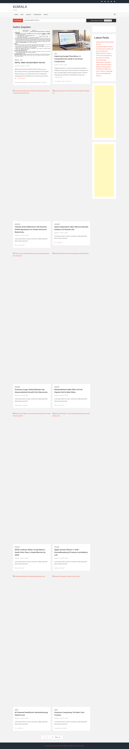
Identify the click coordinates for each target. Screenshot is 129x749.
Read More (21, 78)
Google (59, 81)
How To (28, 14)
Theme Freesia (80, 745)
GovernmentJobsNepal (21, 82)
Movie (46, 14)
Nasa (16, 245)
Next (56, 737)
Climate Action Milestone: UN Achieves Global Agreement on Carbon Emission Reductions (31, 229)
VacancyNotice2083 (34, 82)
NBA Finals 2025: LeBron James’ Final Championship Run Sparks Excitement (104, 56)
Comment (44, 82)
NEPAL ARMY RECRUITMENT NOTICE (28, 20)
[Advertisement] (104, 111)
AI (55, 81)
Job (21, 59)
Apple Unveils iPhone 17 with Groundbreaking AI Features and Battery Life (71, 552)
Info (22, 14)
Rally (55, 405)
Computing (18, 405)
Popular (56, 386)
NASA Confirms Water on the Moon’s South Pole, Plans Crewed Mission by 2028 (30, 552)
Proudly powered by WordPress (53, 745)
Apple (56, 568)
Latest (16, 709)
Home (16, 14)
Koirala (20, 7)
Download (37, 14)
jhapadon (17, 66)
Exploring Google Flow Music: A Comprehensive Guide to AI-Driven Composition (68, 58)
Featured (17, 224)
